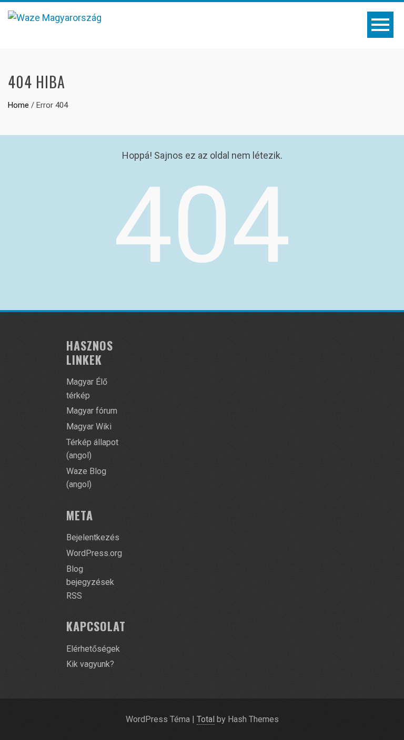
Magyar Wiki (89, 426)
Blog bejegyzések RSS (90, 582)
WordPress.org (94, 553)
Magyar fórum (91, 411)
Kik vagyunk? (90, 664)
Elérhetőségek (93, 649)
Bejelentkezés (92, 537)
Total (206, 719)
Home (18, 105)
